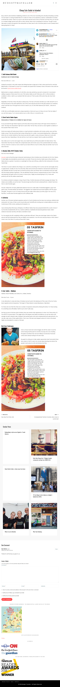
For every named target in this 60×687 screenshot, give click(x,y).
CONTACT (17, 681)
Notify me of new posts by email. (11, 595)
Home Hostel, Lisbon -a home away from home (15, 469)
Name (4, 586)
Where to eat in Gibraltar (10, 532)
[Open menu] (56, 3)
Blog (12, 681)
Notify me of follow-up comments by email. (13, 592)
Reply (56, 549)
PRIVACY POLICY (6, 681)
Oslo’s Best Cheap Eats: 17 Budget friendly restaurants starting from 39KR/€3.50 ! (42, 459)
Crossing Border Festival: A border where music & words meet (46, 417)
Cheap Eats (26, 12)
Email (23, 586)
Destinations (33, 12)
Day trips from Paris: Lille (7, 416)
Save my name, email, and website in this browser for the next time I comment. (21, 589)
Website (43, 586)
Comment (4, 565)
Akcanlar (3, 157)
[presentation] (44, 442)
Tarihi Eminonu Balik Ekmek (14, 88)
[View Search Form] (53, 3)
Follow (3, 638)
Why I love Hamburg (37, 532)
